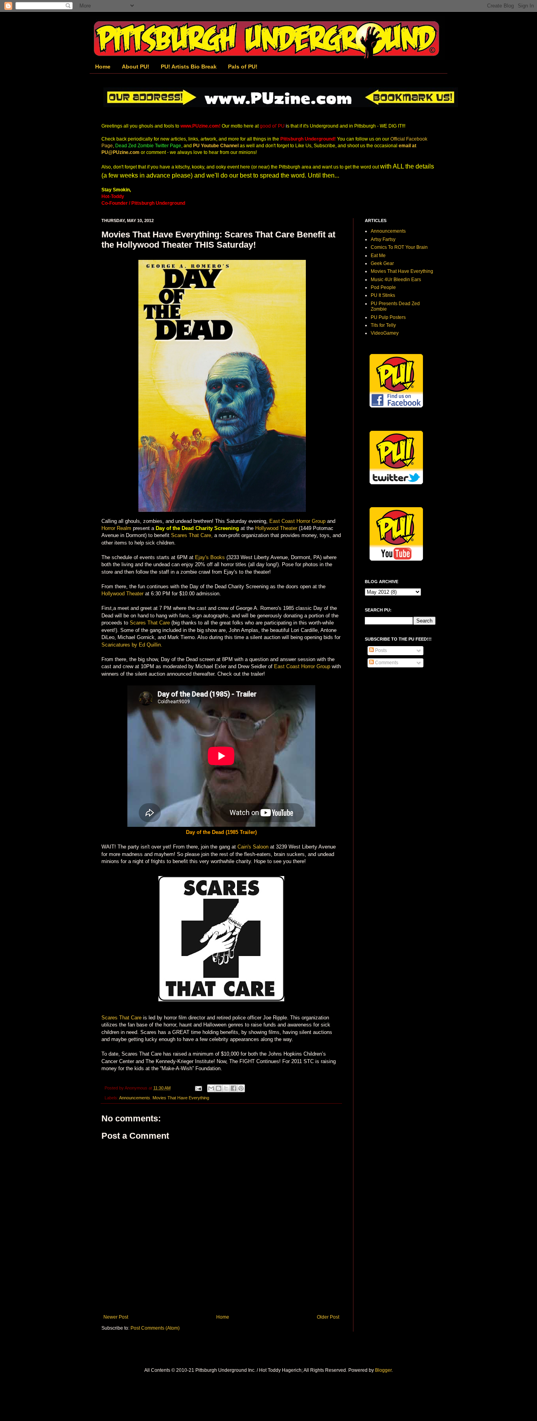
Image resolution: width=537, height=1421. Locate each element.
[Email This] (211, 1088)
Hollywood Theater (276, 528)
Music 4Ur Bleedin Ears (396, 279)
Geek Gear (382, 263)
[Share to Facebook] (233, 1088)
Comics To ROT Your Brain (399, 247)
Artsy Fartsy (383, 239)
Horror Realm (116, 528)
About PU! (135, 66)
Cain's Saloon (252, 847)
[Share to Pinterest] (241, 1088)
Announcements (134, 1097)
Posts (380, 650)
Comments (386, 662)
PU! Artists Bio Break (189, 66)
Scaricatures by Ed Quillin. (131, 645)
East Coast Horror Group (297, 521)
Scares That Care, (192, 535)
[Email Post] (198, 1088)
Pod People (383, 287)
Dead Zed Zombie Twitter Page (148, 145)
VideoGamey (385, 333)
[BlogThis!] (219, 1088)
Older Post (328, 1317)
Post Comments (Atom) (155, 1328)
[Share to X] (226, 1088)
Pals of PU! (242, 66)
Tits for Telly (383, 325)
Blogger (383, 1370)
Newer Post (115, 1317)
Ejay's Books (210, 557)
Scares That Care (150, 623)
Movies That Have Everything (181, 1097)
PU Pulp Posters (388, 317)
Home (102, 66)
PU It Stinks (383, 295)
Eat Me (378, 255)
